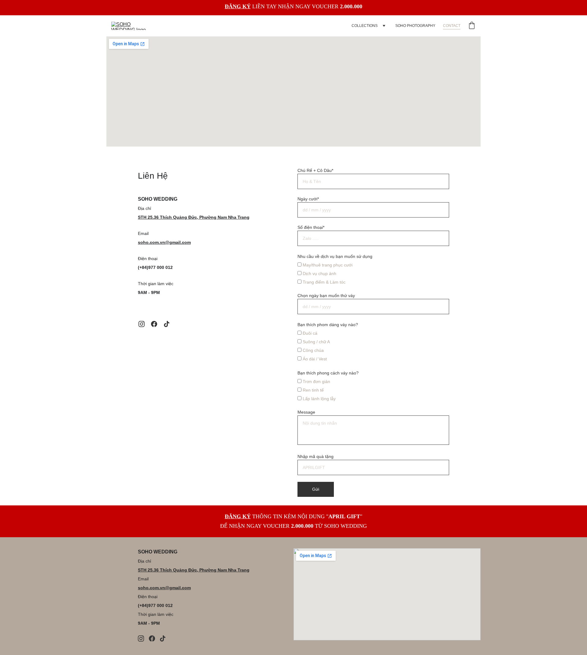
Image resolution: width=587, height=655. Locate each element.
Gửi (315, 489)
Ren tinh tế (312, 390)
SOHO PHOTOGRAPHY (415, 26)
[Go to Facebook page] (154, 324)
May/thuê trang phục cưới (327, 264)
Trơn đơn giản (315, 381)
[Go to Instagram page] (141, 324)
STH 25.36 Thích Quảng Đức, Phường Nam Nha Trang (193, 217)
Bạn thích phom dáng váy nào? (327, 324)
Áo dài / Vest (314, 358)
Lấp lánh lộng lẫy (318, 398)
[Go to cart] (472, 25)
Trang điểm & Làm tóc (323, 282)
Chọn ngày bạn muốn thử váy (326, 295)
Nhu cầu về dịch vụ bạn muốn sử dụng (334, 256)
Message (306, 412)
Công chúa (312, 350)
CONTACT (451, 26)
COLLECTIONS (365, 26)
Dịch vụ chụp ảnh (318, 273)
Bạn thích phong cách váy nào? (328, 372)
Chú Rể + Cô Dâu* (315, 170)
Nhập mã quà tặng (315, 456)
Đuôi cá (309, 333)
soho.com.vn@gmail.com (164, 242)
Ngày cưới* (308, 198)
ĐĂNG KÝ (238, 6)
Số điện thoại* (310, 227)
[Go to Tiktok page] (167, 324)
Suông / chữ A (315, 341)
